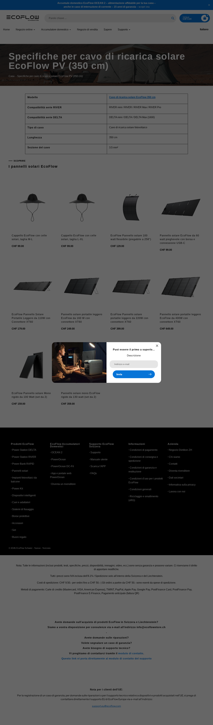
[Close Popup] (157, 346)
